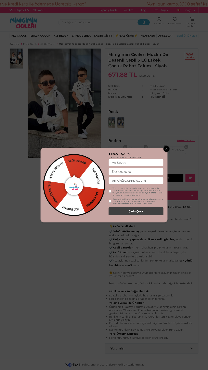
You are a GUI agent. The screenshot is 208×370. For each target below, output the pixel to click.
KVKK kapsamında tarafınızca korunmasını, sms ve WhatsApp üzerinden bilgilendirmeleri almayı (138, 201)
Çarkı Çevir (136, 211)
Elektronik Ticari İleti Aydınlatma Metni (142, 192)
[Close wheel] (167, 149)
